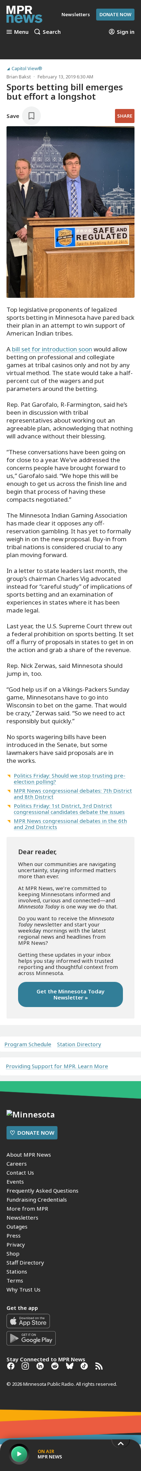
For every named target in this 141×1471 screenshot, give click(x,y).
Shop (13, 1253)
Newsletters (22, 1217)
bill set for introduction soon (52, 349)
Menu (21, 32)
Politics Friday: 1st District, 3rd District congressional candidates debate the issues (69, 808)
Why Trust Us (23, 1289)
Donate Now (115, 14)
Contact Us (20, 1172)
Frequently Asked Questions (42, 1190)
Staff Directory (25, 1262)
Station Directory (79, 1044)
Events (15, 1181)
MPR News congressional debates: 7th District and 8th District (73, 793)
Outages (17, 1226)
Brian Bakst (19, 76)
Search (52, 32)
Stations (17, 1271)
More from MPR (27, 1208)
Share (124, 116)
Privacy (16, 1244)
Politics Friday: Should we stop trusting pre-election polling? (69, 778)
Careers (17, 1163)
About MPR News (29, 1154)
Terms (15, 1280)
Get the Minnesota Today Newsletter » (70, 994)
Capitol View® (27, 68)
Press (14, 1235)
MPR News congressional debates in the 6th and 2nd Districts (70, 823)
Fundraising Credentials (37, 1199)
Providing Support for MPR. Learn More (57, 1066)
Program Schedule (27, 1044)
